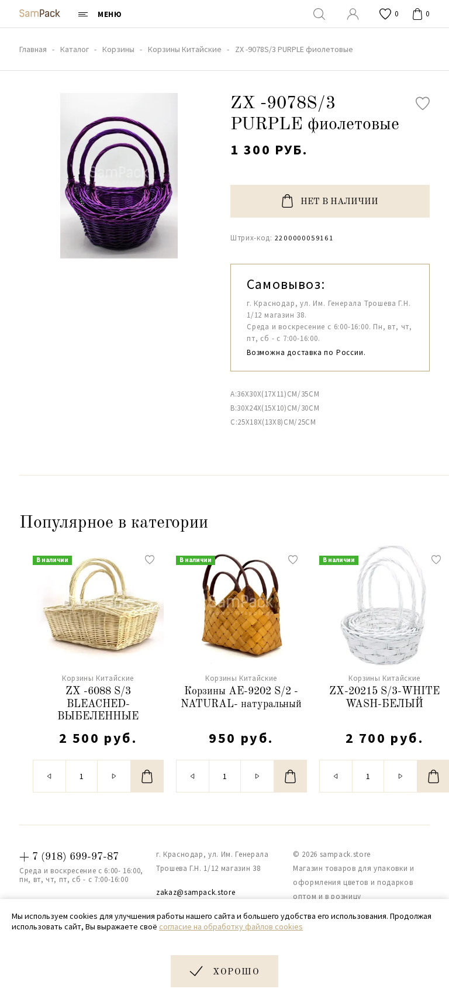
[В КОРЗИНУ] (147, 776)
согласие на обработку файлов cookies (231, 926)
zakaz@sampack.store (195, 892)
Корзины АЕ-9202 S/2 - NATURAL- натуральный (241, 697)
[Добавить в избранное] (423, 104)
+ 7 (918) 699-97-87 (69, 857)
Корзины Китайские (98, 678)
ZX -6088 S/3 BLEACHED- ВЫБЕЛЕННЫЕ (98, 704)
